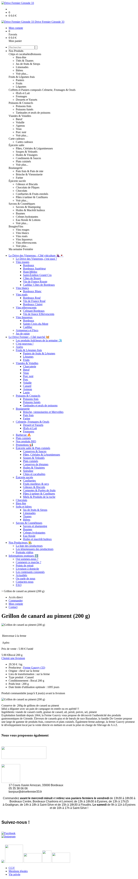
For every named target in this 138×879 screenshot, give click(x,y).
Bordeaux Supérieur (34, 268)
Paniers (20, 80)
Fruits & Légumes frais (22, 76)
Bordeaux (28, 265)
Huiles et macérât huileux (37, 539)
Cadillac (27, 327)
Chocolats (21, 190)
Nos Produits (16, 50)
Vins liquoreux (24, 239)
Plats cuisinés (23, 161)
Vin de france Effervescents (38, 314)
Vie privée (14, 874)
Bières (19, 70)
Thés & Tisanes (24, 60)
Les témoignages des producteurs (34, 549)
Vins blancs (22, 232)
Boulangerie (15, 167)
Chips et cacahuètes (20, 54)
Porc (25, 379)
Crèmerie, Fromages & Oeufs (58, 89)
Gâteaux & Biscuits (34, 487)
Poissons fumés (24, 109)
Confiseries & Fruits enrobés (32, 193)
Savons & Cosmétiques (22, 203)
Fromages (21, 96)
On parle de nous (25, 578)
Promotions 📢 (24, 444)
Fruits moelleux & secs (36, 483)
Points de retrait (24, 565)
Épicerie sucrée (17, 180)
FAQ (19, 585)
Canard (27, 385)
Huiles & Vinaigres (27, 154)
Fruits (19, 83)
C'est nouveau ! (24, 343)
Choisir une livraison (13, 658)
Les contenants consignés (30, 572)
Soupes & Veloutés (26, 151)
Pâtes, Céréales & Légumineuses (34, 148)
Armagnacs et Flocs (27, 330)
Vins (20, 226)
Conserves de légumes (35, 464)
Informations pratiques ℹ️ (23, 555)
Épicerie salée (16, 145)
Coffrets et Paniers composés (25, 89)
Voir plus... (22, 73)
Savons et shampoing (35, 526)
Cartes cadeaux (24, 141)
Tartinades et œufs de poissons (33, 112)
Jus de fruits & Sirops (28, 63)
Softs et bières (24, 506)
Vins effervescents (26, 242)
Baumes (20, 213)
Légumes (21, 86)
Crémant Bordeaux (34, 310)
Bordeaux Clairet (32, 304)
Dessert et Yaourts (33, 424)
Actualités (21, 575)
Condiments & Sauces (28, 158)
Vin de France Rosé (34, 301)
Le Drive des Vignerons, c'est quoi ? (36, 258)
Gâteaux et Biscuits (27, 184)
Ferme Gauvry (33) (34, 667)
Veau (19, 128)
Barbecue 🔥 (23, 434)
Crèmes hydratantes (27, 216)
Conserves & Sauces (34, 451)
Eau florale (29, 535)
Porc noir (21, 132)
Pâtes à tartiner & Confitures (32, 197)
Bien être (21, 503)
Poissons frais (23, 106)
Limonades (22, 67)
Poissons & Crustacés (21, 102)
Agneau (20, 125)
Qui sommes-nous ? (27, 559)
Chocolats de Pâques (27, 187)
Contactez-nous (24, 581)
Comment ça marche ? (28, 562)
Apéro (19, 346)
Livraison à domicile (27, 568)
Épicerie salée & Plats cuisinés (33, 448)
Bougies (13, 226)
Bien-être (21, 57)
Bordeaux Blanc (32, 291)
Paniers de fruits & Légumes (39, 353)
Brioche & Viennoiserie (29, 174)
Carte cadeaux (17, 138)
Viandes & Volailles (20, 115)
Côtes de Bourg (32, 278)
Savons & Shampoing (28, 206)
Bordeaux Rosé (32, 297)
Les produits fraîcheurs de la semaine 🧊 (39, 340)
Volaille (20, 122)
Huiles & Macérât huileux (30, 210)
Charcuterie (29, 366)
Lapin (26, 392)
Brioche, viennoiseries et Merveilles (43, 411)
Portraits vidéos (24, 552)
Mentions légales (18, 871)
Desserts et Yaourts (26, 99)
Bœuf (19, 119)
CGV (12, 867)
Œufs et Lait (23, 93)
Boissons (36, 54)
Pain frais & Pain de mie (29, 171)
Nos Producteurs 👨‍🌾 (20, 542)
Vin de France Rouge (35, 281)
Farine (19, 177)
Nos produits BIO (26, 441)
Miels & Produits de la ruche (39, 496)
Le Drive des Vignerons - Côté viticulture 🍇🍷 (36, 255)
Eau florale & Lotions (28, 219)
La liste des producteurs (29, 545)
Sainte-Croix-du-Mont (35, 323)
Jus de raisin (23, 333)
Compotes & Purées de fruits (39, 490)
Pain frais (28, 415)
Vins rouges (22, 229)
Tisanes (27, 516)
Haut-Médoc (30, 271)
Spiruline (28, 470)
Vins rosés (21, 236)
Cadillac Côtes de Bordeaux (39, 284)
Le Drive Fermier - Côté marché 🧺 (29, 337)
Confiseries (29, 480)
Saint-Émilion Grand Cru (37, 275)
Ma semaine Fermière (21, 249)
